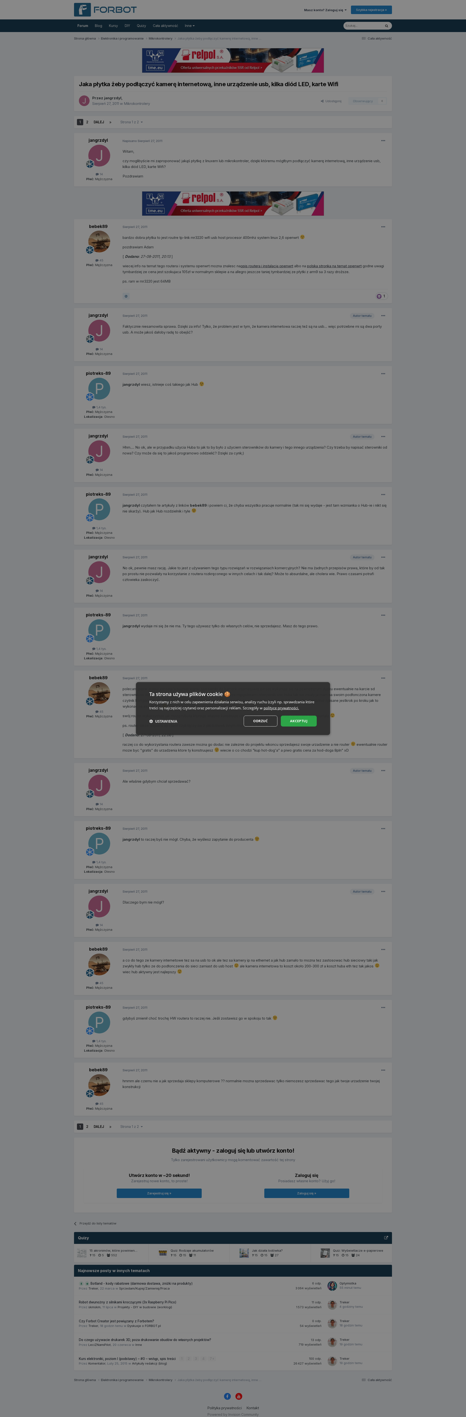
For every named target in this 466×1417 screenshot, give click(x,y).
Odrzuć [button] (260, 721)
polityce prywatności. (281, 707)
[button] (163, 721)
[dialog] (233, 708)
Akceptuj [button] (299, 721)
